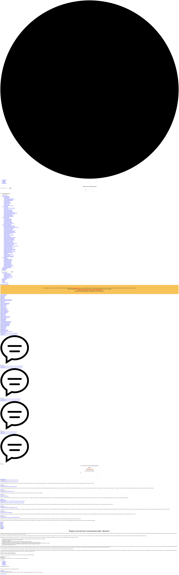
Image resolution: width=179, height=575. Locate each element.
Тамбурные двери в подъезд (8, 254)
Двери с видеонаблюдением (8, 199)
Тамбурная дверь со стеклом (8, 256)
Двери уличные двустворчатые (9, 238)
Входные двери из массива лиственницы (10, 213)
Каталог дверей (4, 195)
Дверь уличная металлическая (9, 242)
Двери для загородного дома (8, 205)
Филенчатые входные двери (8, 216)
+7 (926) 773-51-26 (3, 571)
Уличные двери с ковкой (8, 246)
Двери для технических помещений (10, 237)
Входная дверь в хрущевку (8, 229)
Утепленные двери (7, 202)
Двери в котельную (7, 235)
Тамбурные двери (7, 201)
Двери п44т (6, 253)
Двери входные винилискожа (8, 215)
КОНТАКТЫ (4, 183)
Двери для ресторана (7, 236)
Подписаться (2, 557)
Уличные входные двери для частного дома (11, 245)
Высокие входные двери (8, 221)
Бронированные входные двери (9, 225)
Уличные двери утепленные (8, 241)
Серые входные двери (7, 262)
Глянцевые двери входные (8, 259)
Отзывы (3, 281)
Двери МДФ (6, 207)
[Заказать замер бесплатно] (89, 475)
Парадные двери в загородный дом (9, 249)
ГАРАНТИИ (4, 561)
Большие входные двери (8, 222)
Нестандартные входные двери (9, 223)
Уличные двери (6, 204)
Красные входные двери (8, 261)
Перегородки (4, 269)
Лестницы (4, 270)
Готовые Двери (4, 268)
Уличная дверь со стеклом (8, 240)
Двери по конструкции (6, 217)
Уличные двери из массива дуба (9, 247)
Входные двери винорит (8, 214)
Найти (10, 188)
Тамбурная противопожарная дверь (9, 251)
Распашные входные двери (8, 252)
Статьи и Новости (3, 500)
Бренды (1, 522)
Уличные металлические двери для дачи (10, 243)
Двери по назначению (5, 196)
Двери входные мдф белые (8, 211)
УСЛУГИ (3, 182)
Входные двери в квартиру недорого (10, 232)
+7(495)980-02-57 (5, 193)
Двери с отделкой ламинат (8, 209)
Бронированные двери (7, 219)
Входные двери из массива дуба (9, 212)
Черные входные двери (7, 264)
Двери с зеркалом (3, 332)
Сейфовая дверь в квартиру (8, 233)
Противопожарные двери (6, 267)
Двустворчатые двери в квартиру (9, 231)
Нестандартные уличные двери (9, 244)
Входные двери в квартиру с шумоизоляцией (11, 227)
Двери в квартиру (7, 197)
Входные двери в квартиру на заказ (9, 230)
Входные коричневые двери (8, 265)
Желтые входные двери (8, 260)
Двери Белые (6, 258)
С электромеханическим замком (9, 198)
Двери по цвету (4, 257)
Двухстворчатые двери (7, 220)
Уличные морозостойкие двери (9, 239)
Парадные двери (6, 203)
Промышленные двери (7, 250)
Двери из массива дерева (8, 210)
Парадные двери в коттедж (8, 248)
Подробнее (2, 484)
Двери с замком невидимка (8, 200)
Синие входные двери (7, 263)
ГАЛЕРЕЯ (4, 181)
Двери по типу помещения (6, 224)
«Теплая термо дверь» (76, 287)
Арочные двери (6, 218)
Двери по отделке (5, 206)
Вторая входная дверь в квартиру (9, 226)
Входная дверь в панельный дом (9, 228)
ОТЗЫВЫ (3, 180)
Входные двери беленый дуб (8, 266)
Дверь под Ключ (3, 479)
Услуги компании (5, 282)
